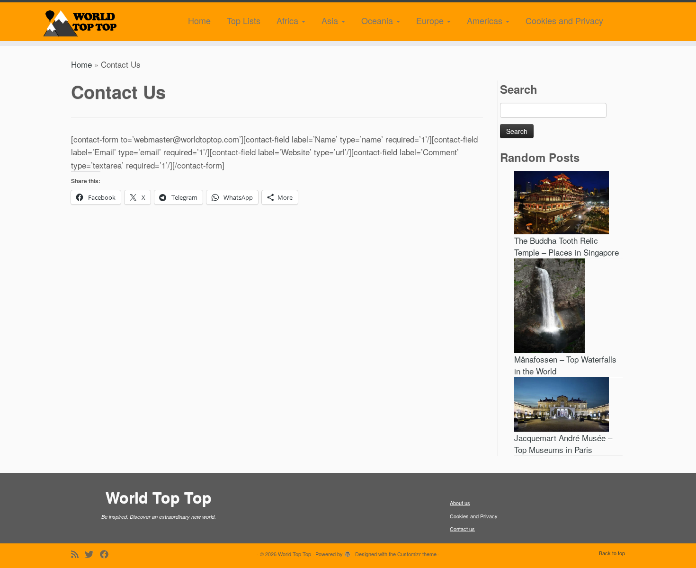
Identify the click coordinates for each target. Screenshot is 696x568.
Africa (289, 20)
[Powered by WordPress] (347, 552)
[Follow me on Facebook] (107, 554)
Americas (486, 20)
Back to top (612, 553)
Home (199, 20)
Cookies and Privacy (564, 20)
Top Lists (243, 20)
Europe (431, 20)
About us (460, 502)
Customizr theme (417, 554)
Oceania (378, 20)
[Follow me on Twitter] (92, 554)
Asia (330, 20)
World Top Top (294, 554)
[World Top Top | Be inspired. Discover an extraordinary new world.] (80, 21)
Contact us (462, 528)
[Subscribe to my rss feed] (78, 554)
